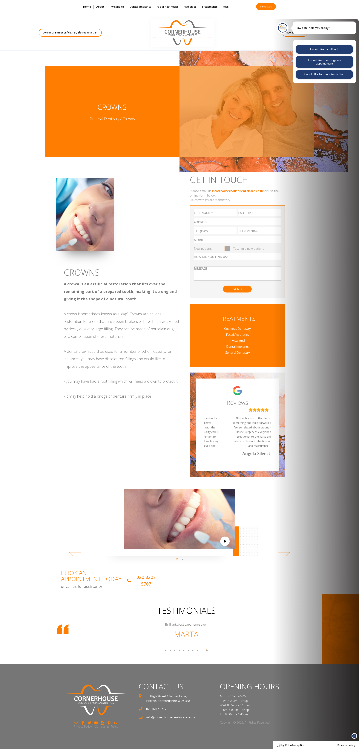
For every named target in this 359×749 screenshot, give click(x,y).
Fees (225, 6)
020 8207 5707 (146, 580)
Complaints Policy (106, 727)
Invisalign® (117, 6)
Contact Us (266, 6)
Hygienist (190, 6)
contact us (161, 686)
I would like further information (324, 74)
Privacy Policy (83, 727)
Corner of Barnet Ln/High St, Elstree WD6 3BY (70, 32)
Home (87, 6)
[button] (100, 7)
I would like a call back (324, 49)
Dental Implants (140, 6)
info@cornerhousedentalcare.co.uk (238, 191)
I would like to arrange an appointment (324, 61)
